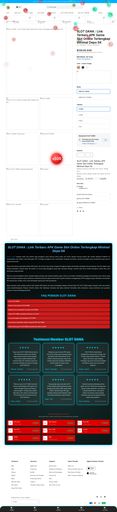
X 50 (80, 126)
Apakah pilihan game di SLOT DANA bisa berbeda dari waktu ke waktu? (27, 326)
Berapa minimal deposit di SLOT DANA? (19, 305)
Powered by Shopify (100, 506)
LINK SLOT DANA (84, 91)
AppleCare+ (33, 466)
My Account (52, 466)
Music (13, 478)
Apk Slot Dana (15, 481)
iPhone (13, 472)
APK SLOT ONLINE (83, 13)
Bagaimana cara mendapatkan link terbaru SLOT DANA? (23, 309)
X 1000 (81, 115)
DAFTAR (58, 510)
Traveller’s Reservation (37, 485)
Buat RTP (103, 178)
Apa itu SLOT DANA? (14, 301)
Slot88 (32, 472)
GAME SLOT (52, 13)
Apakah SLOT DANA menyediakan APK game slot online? (23, 314)
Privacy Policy (53, 481)
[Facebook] (78, 211)
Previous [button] (7, 1)
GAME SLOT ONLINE (85, 97)
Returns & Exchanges (55, 472)
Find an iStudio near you (75, 469)
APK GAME (40, 13)
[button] (8, 13)
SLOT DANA (29, 13)
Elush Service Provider (37, 475)
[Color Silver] (87, 67)
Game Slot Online (16, 488)
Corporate (33, 469)
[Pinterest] (83, 211)
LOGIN (35, 510)
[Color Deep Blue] (83, 67)
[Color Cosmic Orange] (78, 67)
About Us (71, 466)
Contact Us (52, 475)
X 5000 (81, 109)
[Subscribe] (38, 502)
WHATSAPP (82, 510)
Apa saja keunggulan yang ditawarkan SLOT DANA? (22, 318)
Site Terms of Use (54, 485)
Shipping (87, 52)
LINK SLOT (17, 13)
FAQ (50, 478)
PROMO (12, 510)
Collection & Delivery (55, 469)
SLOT (8, 13)
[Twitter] (81, 211)
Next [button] (110, 1)
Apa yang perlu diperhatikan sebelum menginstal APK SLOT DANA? (26, 322)
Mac (12, 466)
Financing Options (35, 478)
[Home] (36, 35)
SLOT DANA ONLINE (67, 13)
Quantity (79, 150)
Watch (13, 475)
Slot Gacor (14, 485)
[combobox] (65, 7)
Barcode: (89, 45)
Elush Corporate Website (75, 475)
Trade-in (32, 481)
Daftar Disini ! (80, 1)
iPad (12, 469)
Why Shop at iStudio (74, 472)
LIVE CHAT (105, 510)
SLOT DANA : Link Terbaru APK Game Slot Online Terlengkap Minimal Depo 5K (58, 1)
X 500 (80, 121)
